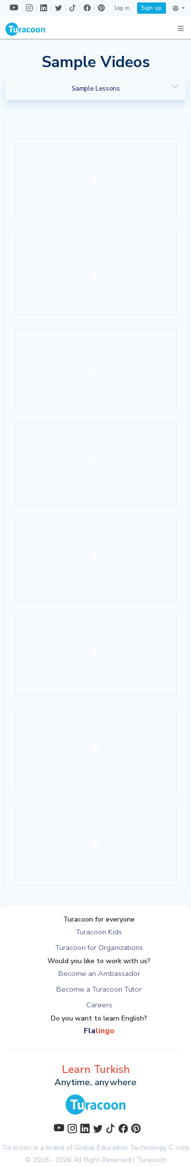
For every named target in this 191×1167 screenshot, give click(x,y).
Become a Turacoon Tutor (99, 989)
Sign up (151, 8)
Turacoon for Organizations (99, 947)
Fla (99, 1031)
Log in (122, 8)
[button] (179, 8)
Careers (99, 1005)
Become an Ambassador (99, 973)
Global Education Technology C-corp (132, 1147)
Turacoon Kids (99, 932)
